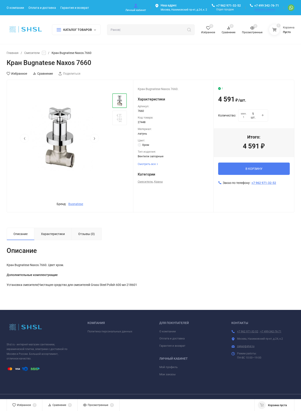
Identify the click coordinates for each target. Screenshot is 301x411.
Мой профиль (168, 367)
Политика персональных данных (109, 331)
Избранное (19, 73)
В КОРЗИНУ (253, 168)
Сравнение (45, 73)
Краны (158, 181)
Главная (13, 52)
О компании (167, 331)
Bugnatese (75, 204)
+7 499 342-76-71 (266, 5)
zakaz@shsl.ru (246, 346)
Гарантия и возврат (172, 345)
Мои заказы (167, 374)
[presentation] (24, 138)
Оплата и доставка (172, 338)
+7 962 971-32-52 (228, 5)
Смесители (32, 52)
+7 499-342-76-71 (270, 331)
